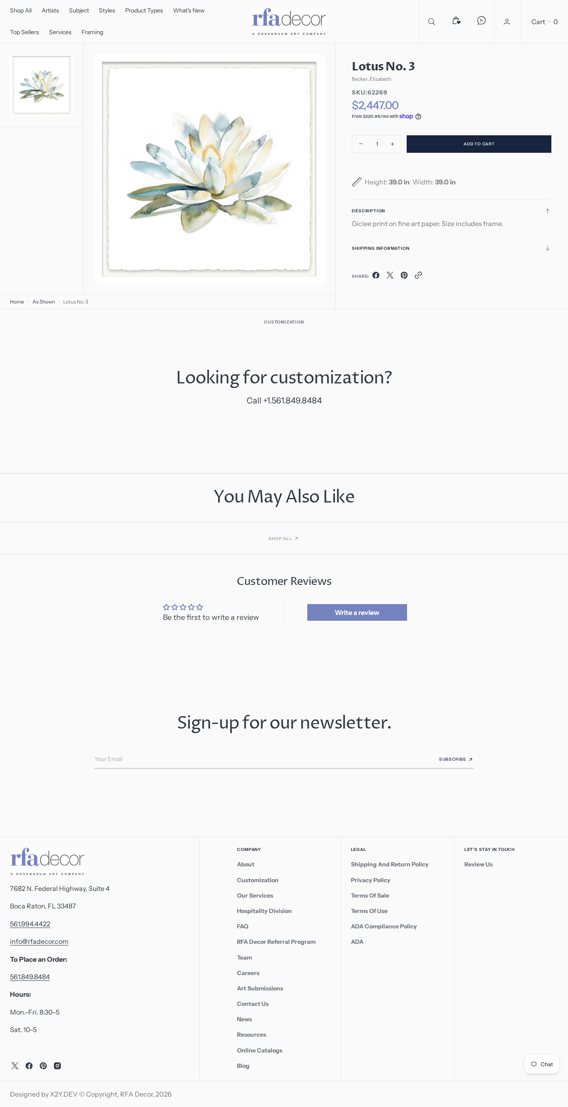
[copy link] (418, 276)
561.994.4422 (30, 924)
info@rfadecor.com (39, 941)
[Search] (431, 21)
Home (17, 302)
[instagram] (57, 1066)
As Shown (43, 302)
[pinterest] (404, 276)
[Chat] (481, 21)
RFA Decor (136, 1094)
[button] (507, 21)
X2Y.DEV (64, 1094)
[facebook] (376, 276)
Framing (92, 32)
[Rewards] (456, 21)
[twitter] (390, 276)
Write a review (357, 612)
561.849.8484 (30, 977)
